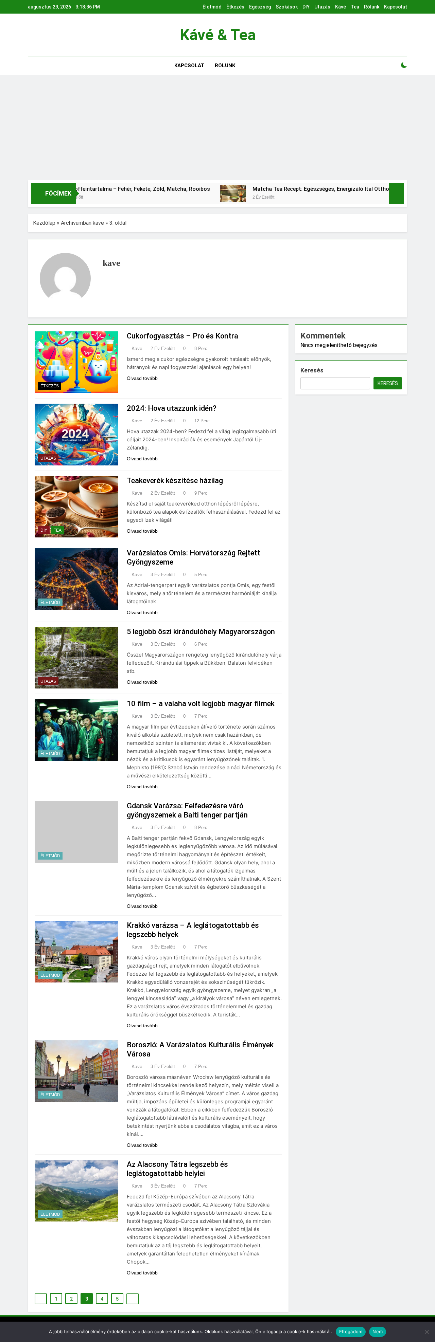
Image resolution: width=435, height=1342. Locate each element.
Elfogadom (350, 1331)
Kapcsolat (395, 7)
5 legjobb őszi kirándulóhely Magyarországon (201, 631)
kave (137, 348)
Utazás (322, 7)
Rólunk (371, 7)
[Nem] (426, 1331)
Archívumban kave (82, 223)
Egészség (260, 7)
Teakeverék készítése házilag (175, 480)
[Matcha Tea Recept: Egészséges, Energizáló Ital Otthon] (197, 193)
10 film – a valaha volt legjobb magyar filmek (201, 703)
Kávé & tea (218, 35)
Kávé (340, 7)
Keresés (312, 370)
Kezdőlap (44, 223)
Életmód (212, 7)
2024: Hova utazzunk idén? (171, 408)
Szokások (287, 7)
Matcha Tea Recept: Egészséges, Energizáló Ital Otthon (287, 189)
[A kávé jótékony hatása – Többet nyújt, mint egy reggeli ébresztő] (380, 193)
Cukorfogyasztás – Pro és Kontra (182, 336)
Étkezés (235, 7)
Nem (377, 1331)
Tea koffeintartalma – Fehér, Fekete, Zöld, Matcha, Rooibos (100, 189)
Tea (355, 7)
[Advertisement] (217, 129)
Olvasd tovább (142, 378)
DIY (306, 7)
